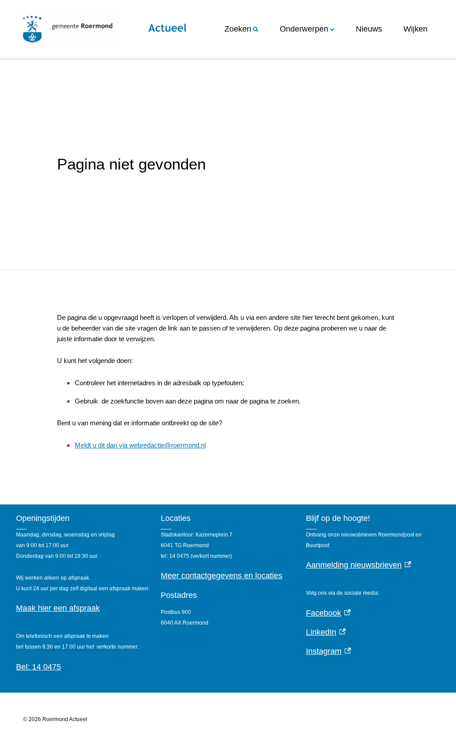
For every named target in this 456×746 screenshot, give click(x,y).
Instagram (328, 651)
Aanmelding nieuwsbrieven (358, 565)
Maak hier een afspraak (58, 608)
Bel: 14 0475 (38, 666)
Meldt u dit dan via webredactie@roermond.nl (140, 445)
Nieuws (369, 28)
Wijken (415, 28)
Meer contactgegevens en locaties (221, 575)
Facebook (328, 613)
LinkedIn (326, 632)
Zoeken (237, 28)
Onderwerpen (304, 28)
